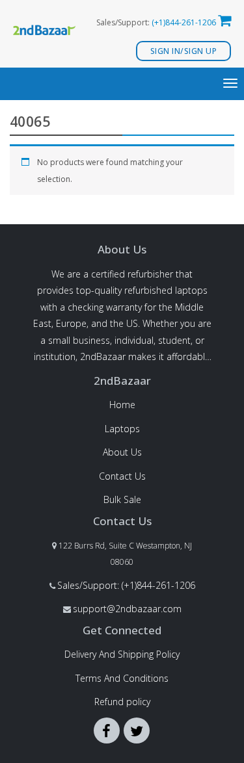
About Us (122, 452)
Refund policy (122, 701)
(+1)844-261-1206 (184, 22)
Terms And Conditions (122, 678)
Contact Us (122, 476)
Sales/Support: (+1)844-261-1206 (126, 585)
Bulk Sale (122, 499)
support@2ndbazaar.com (127, 608)
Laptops (122, 428)
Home (122, 404)
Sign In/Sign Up (183, 51)
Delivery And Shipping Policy (122, 654)
